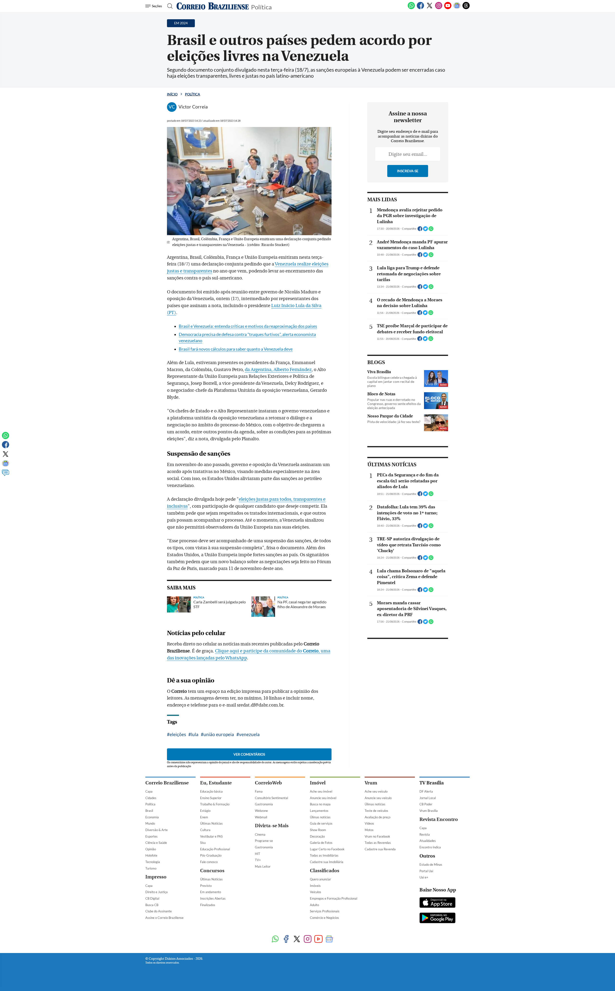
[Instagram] (438, 8)
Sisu (203, 843)
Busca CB (151, 905)
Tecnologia (152, 862)
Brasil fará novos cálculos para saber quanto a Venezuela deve (236, 349)
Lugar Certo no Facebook (327, 849)
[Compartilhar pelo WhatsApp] (431, 230)
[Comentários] (5, 475)
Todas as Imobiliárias (324, 855)
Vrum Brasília (428, 811)
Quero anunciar (320, 879)
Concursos (212, 870)
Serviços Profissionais (324, 911)
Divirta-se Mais (272, 825)
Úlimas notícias (320, 817)
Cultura (205, 830)
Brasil (149, 811)
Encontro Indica (430, 847)
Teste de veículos (376, 811)
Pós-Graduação (210, 855)
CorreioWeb (268, 783)
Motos (369, 830)
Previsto (206, 886)
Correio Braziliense (167, 783)
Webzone (261, 811)
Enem (204, 817)
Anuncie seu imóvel (323, 798)
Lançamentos (319, 811)
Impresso (155, 877)
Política (261, 6)
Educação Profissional (215, 849)
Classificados (324, 870)
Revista (424, 834)
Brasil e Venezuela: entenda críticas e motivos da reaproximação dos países (248, 326)
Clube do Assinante (158, 911)
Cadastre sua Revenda (380, 849)
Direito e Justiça (156, 892)
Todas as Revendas (378, 843)
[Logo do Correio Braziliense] (213, 6)
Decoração (317, 836)
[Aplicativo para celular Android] (437, 918)
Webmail (261, 817)
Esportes (151, 836)
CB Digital (152, 898)
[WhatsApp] (411, 8)
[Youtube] (447, 8)
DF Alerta (426, 791)
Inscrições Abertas (213, 898)
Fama (259, 791)
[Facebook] (420, 8)
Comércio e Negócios (324, 918)
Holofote (151, 855)
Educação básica (211, 791)
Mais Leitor (263, 866)
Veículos (315, 892)
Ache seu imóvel (321, 791)
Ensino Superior (210, 798)
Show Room (318, 830)
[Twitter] (429, 8)
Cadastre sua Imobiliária (326, 862)
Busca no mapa (320, 804)
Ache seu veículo (376, 791)
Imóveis (315, 886)
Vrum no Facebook (377, 836)
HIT (257, 854)
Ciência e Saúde (156, 843)
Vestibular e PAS (211, 836)
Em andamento (210, 892)
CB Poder (425, 804)
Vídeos (369, 823)
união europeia (218, 734)
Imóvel (318, 783)
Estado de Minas (430, 864)
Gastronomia (264, 804)
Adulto (314, 905)
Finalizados (207, 905)
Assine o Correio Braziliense (164, 918)
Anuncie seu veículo (378, 798)
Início (172, 94)
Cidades (150, 798)
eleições (178, 734)
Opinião (150, 849)
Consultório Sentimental (271, 798)
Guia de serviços (321, 823)
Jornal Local (427, 798)
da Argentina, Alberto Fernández (278, 369)
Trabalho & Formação (214, 804)
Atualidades (427, 841)
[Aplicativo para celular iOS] (437, 903)
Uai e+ (423, 877)
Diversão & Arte (156, 830)
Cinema (260, 834)
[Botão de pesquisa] (168, 6)
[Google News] (457, 8)
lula (194, 734)
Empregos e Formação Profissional (333, 898)
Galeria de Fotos (321, 843)
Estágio (205, 811)
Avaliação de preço (377, 817)
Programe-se (264, 841)
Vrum (371, 783)
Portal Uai (426, 871)
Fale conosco (209, 862)
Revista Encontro (438, 819)
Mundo (150, 823)
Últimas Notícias (211, 823)
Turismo (150, 868)
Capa (149, 791)
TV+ (258, 860)
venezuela (249, 734)
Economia (152, 817)
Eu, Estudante (216, 783)
